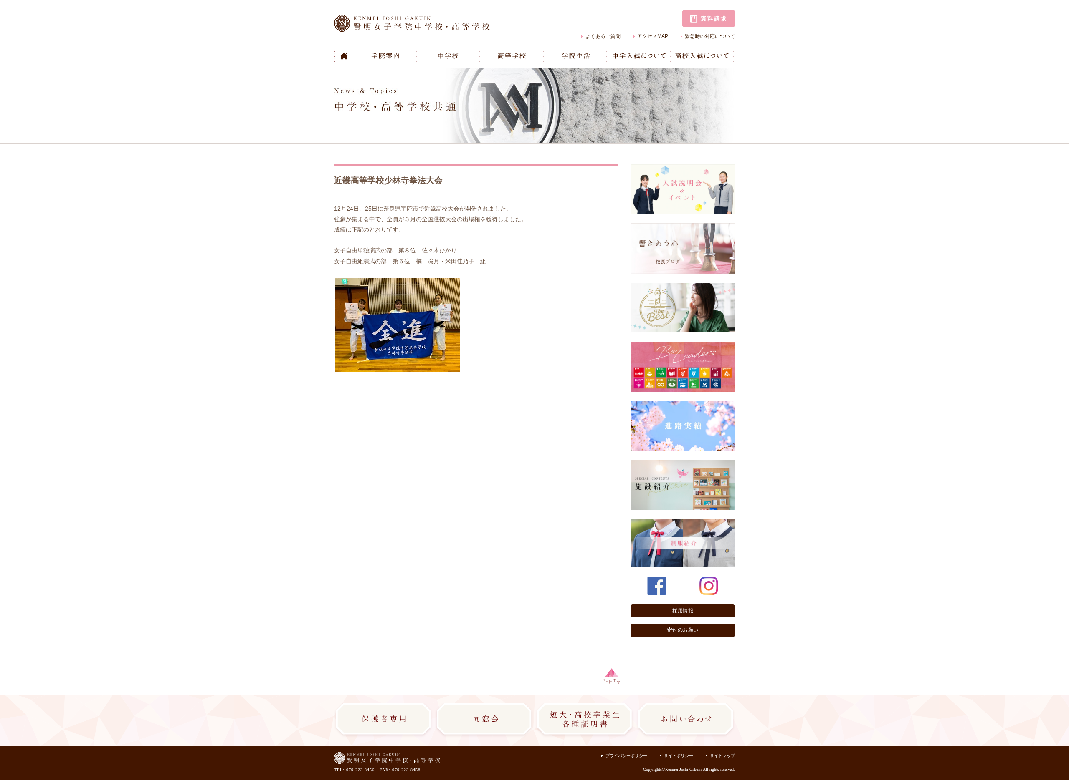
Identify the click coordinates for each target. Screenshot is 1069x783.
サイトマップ (722, 755)
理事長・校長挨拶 (380, 67)
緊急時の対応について (710, 36)
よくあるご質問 (603, 36)
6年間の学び (437, 67)
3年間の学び (501, 67)
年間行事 (560, 67)
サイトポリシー (678, 755)
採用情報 (682, 611)
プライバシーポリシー (626, 755)
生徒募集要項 (629, 67)
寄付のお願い (683, 630)
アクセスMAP (652, 36)
